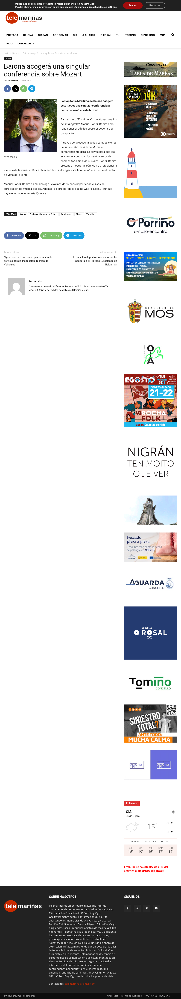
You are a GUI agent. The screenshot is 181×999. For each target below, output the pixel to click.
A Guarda (88, 35)
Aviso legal (112, 995)
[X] (15, 88)
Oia (75, 35)
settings (112, 7)
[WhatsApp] (23, 88)
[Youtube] (156, 908)
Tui (118, 35)
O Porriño (148, 35)
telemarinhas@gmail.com (80, 983)
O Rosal (105, 35)
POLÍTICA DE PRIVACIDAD (157, 995)
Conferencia (66, 214)
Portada (12, 35)
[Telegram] (31, 88)
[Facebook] (7, 88)
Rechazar (154, 5)
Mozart (79, 214)
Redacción (13, 80)
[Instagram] (137, 908)
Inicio (6, 53)
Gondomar (60, 35)
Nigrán (43, 35)
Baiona (28, 35)
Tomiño (130, 35)
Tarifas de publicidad (131, 995)
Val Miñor (90, 214)
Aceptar (133, 5)
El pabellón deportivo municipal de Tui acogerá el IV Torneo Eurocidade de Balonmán (95, 261)
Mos (162, 35)
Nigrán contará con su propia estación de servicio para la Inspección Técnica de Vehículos (28, 261)
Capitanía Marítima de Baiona (43, 214)
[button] (173, 35)
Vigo (9, 43)
